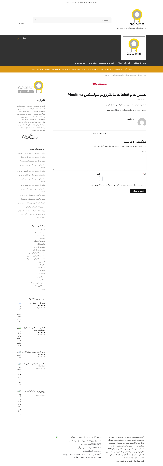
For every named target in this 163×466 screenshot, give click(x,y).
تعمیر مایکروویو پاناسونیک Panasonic (32, 161)
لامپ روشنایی (40, 261)
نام (144, 174)
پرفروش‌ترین (40, 235)
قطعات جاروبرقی (39, 247)
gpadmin (130, 119)
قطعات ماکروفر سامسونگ (36, 259)
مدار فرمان (41, 267)
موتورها (42, 270)
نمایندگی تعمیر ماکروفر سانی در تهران (31, 153)
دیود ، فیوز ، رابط (37, 283)
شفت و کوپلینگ (39, 241)
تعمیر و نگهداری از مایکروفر (35, 207)
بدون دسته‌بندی (39, 232)
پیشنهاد (42, 238)
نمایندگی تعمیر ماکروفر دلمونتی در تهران (31, 171)
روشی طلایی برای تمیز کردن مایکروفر (32, 210)
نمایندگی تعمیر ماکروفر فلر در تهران (32, 157)
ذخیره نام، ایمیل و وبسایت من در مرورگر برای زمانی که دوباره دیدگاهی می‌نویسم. (117, 185)
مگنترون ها (39, 286)
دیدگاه (143, 151)
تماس (117, 105)
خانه (145, 75)
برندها (140, 75)
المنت (43, 229)
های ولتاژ (42, 273)
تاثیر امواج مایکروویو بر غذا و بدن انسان (31, 203)
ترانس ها (40, 277)
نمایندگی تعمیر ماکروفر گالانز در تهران (32, 175)
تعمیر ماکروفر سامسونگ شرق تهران (32, 195)
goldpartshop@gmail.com (92, 451)
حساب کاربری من (24, 23)
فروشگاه (117, 110)
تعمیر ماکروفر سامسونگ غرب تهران (32, 199)
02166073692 (96, 444)
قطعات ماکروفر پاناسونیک (36, 256)
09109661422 (96, 447)
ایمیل (97, 174)
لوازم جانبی (41, 264)
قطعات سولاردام (39, 250)
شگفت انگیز (41, 244)
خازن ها (40, 280)
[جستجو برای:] (72, 20)
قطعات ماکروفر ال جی (37, 253)
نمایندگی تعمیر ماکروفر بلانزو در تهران (32, 185)
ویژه (43, 289)
